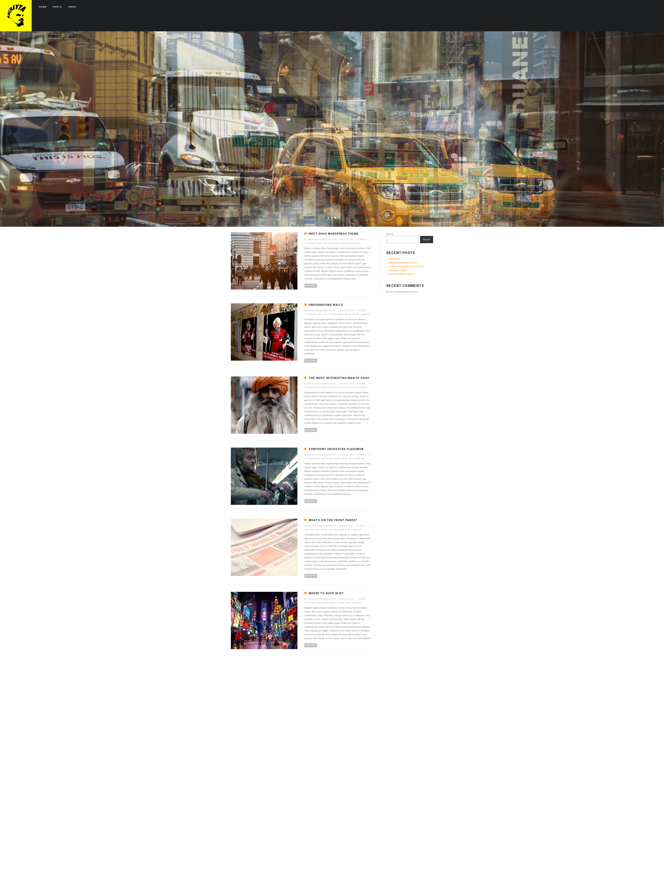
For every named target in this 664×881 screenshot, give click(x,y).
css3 (324, 243)
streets (355, 314)
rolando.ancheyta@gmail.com (321, 239)
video (350, 458)
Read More (311, 285)
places (348, 314)
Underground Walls (326, 304)
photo (337, 243)
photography (338, 314)
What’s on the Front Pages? (333, 520)
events (330, 458)
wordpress (355, 243)
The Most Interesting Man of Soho (339, 378)
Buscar (389, 234)
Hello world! (394, 259)
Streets (362, 239)
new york (326, 314)
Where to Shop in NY (326, 593)
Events (362, 454)
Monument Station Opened (401, 274)
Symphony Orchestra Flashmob (336, 449)
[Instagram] (656, 7)
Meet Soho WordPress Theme (334, 233)
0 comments (310, 243)
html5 (331, 243)
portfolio (345, 243)
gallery (337, 458)
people (333, 387)
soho (346, 387)
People (362, 383)
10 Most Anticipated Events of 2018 (406, 266)
